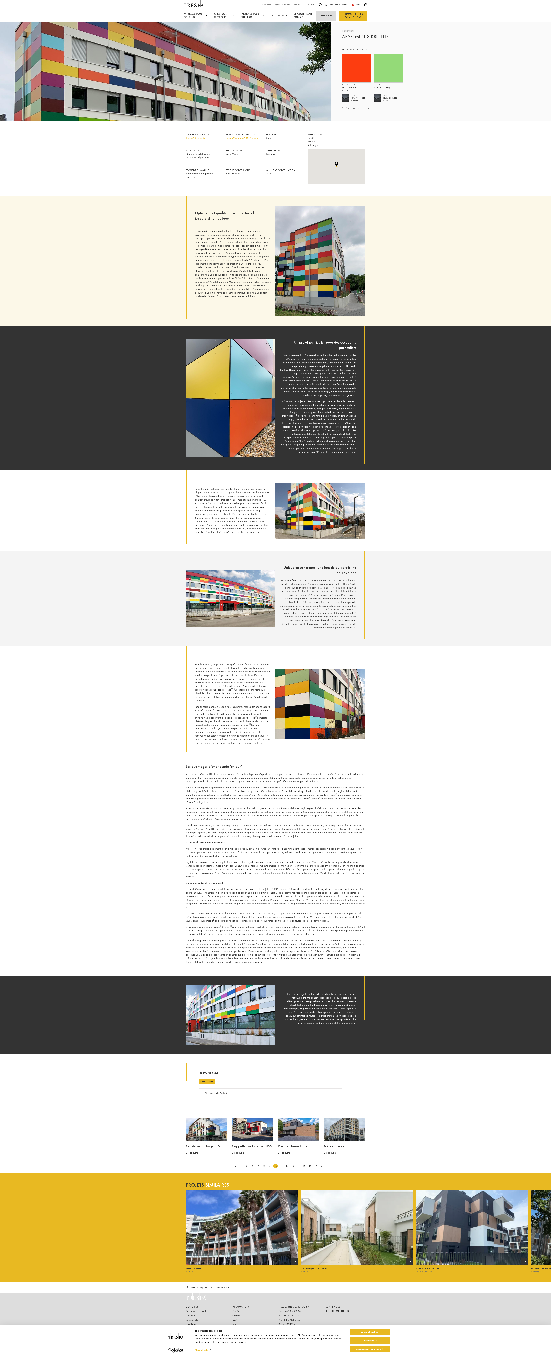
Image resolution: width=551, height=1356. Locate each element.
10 (275, 1165)
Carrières (236, 1311)
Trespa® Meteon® (195, 137)
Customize (368, 1340)
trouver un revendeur (359, 108)
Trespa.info (326, 15)
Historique (190, 1315)
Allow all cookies (369, 1332)
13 (292, 1165)
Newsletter (191, 1324)
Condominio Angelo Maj (205, 1146)
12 (287, 1165)
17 (315, 1165)
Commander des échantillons (353, 15)
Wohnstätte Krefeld (217, 1092)
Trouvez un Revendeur (338, 4)
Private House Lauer (293, 1146)
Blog (234, 1324)
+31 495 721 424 (289, 1324)
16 (310, 1165)
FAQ (234, 1320)
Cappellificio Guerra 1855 (252, 1146)
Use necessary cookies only (370, 1349)
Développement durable (197, 1311)
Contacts (236, 1315)
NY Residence (334, 1146)
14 (298, 1165)
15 (304, 1165)
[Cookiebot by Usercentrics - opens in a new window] (175, 1350)
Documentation (193, 1320)
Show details (201, 1350)
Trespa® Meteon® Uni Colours (242, 137)
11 (281, 1165)
